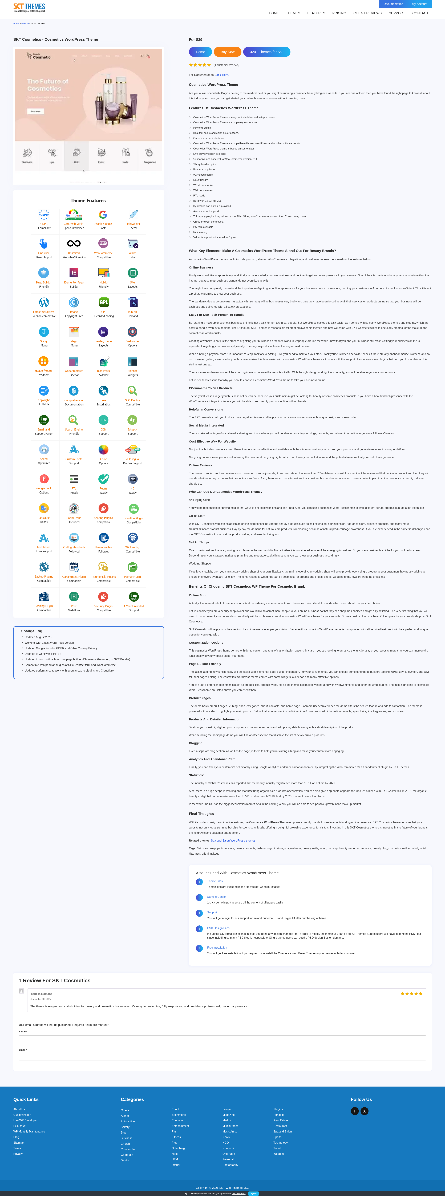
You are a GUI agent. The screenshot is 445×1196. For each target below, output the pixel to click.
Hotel (175, 1153)
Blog (16, 1137)
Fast (174, 1131)
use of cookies (239, 1193)
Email (23, 1049)
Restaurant (280, 1125)
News (226, 1137)
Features (316, 13)
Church (125, 1143)
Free (174, 1142)
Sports (277, 1137)
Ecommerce (179, 1114)
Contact (420, 13)
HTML (175, 1159)
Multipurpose (230, 1125)
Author (125, 1115)
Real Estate (280, 1120)
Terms (17, 1148)
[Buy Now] (227, 52)
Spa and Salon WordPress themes (233, 840)
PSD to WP (20, 1125)
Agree (253, 1193)
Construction (128, 1149)
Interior (176, 1164)
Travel (277, 1148)
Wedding (279, 1153)
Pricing (339, 13)
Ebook (176, 1109)
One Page (228, 1153)
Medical (227, 1120)
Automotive (128, 1121)
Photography (230, 1164)
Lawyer (227, 1109)
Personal (228, 1159)
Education (178, 1120)
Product (25, 23)
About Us (19, 1109)
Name (23, 1031)
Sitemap (18, 1142)
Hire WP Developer (25, 1120)
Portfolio (278, 1114)
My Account (419, 4)
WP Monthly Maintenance (29, 1131)
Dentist (125, 1160)
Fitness (176, 1137)
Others (125, 1110)
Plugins (278, 1109)
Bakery (125, 1127)
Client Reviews (367, 13)
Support (397, 13)
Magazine (228, 1114)
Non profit (228, 1148)
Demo (200, 52)
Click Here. (209, 75)
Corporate (127, 1154)
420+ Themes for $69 (267, 52)
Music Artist (229, 1131)
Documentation (393, 4)
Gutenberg (178, 1148)
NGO (225, 1142)
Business (126, 1138)
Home (274, 13)
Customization (22, 1114)
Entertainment (180, 1125)
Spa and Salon (282, 1131)
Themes (293, 13)
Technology (280, 1142)
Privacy (18, 1153)
